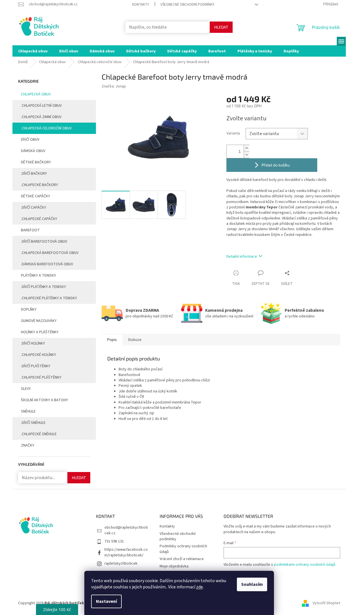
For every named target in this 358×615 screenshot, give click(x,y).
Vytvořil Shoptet (326, 603)
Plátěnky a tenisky (38, 275)
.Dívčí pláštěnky (35, 366)
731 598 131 (114, 541)
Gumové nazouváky (39, 321)
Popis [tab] (112, 340)
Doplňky (29, 309)
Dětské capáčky (35, 196)
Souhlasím (252, 584)
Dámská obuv (33, 151)
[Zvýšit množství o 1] (246, 148)
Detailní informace (241, 256)
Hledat (221, 27)
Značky (27, 445)
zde (199, 587)
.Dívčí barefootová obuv (44, 241)
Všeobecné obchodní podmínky (187, 4)
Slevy (26, 389)
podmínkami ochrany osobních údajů (304, 564)
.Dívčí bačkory (34, 173)
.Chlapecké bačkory (39, 185)
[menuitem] (32, 51)
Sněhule (28, 411)
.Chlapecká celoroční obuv (46, 128)
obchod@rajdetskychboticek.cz (126, 530)
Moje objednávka (174, 566)
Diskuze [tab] (135, 340)
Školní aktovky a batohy (44, 400)
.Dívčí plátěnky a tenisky (43, 287)
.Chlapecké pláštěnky (41, 377)
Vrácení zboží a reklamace (182, 559)
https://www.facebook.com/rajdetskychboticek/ (126, 552)
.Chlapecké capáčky (39, 219)
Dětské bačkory (36, 162)
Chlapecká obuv (36, 94)
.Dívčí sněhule (33, 423)
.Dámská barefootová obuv (47, 264)
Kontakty (140, 4)
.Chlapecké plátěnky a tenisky (49, 298)
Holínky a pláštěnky (40, 332)
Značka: (114, 86)
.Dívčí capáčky (33, 207)
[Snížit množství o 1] (246, 154)
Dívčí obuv (30, 139)
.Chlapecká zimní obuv (41, 117)
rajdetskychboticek (121, 563)
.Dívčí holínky (33, 343)
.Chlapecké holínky (38, 355)
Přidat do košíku (275, 165)
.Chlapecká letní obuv (41, 105)
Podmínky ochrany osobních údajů (183, 548)
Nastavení (106, 601)
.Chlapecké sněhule (39, 434)
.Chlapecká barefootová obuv (49, 253)
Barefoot (30, 230)
